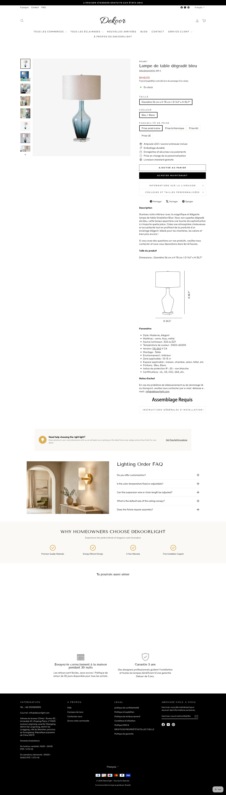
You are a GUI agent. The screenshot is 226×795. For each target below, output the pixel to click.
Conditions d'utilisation (124, 720)
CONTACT (158, 31)
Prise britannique (174, 128)
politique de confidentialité (126, 707)
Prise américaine (151, 128)
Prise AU (193, 128)
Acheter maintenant (172, 175)
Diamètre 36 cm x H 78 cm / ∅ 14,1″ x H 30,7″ (166, 101)
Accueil (142, 61)
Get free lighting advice (176, 440)
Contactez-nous (74, 716)
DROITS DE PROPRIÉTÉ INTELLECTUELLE (134, 729)
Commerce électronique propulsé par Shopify (113, 785)
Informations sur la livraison (172, 185)
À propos (24, 7)
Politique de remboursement (127, 716)
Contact (35, 7)
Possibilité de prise (154, 123)
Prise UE (146, 135)
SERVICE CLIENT (179, 31)
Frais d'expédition (147, 81)
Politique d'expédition (124, 712)
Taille (143, 96)
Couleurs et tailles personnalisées (172, 192)
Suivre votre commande (78, 720)
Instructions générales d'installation (172, 410)
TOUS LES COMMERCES (49, 31)
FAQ (43, 7)
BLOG (144, 31)
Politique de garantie (123, 734)
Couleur (145, 110)
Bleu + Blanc (148, 114)
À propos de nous (75, 712)
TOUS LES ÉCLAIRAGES (85, 31)
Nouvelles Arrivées (122, 31)
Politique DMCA (121, 725)
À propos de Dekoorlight (113, 36)
